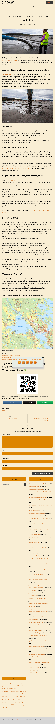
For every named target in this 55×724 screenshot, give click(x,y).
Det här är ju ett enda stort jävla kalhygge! (38, 598)
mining (3, 694)
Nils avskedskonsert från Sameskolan (38, 497)
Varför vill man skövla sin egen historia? (38, 574)
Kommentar (6, 434)
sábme (8, 705)
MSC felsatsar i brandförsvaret (36, 489)
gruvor (23, 683)
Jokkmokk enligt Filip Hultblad (36, 585)
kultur (18, 688)
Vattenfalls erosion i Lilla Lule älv (37, 513)
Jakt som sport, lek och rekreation (37, 484)
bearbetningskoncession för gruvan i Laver (16, 168)
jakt (13, 686)
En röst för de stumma (34, 486)
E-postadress (6, 458)
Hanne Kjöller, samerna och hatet (37, 617)
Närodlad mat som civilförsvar (36, 587)
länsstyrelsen (22, 691)
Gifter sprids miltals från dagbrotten (11, 355)
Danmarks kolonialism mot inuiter (37, 657)
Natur (13, 6)
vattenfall (4, 707)
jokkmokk (18, 686)
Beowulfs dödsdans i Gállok (35, 515)
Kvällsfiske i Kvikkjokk (34, 667)
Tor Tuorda (8, 2)
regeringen (9, 696)
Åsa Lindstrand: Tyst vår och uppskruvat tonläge (40, 505)
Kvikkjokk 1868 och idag (34, 534)
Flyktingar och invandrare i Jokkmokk (38, 563)
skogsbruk (14, 699)
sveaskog (16, 702)
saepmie (14, 696)
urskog (22, 705)
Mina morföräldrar (33, 595)
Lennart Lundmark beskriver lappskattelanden (40, 569)
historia (6, 686)
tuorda (20, 705)
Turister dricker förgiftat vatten (36, 646)
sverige (20, 702)
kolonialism (13, 688)
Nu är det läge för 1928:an (35, 542)
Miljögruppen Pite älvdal (10, 60)
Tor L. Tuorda (31, 24)
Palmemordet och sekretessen (36, 555)
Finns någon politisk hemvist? (36, 553)
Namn (5, 451)
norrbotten (21, 694)
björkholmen (5, 683)
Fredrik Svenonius (33, 590)
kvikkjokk (6, 691)
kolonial (8, 688)
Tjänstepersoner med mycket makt (37, 625)
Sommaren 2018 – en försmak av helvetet (38, 500)
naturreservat (8, 693)
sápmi (12, 705)
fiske (9, 683)
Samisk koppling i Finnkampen (36, 622)
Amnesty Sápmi (7, 74)
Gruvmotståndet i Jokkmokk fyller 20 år (38, 547)
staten (13, 702)
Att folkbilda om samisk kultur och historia (39, 537)
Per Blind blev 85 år (33, 672)
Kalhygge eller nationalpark (35, 609)
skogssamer (19, 699)
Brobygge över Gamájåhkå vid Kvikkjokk (38, 611)
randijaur (4, 696)
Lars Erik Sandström (33, 619)
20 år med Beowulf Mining (35, 630)
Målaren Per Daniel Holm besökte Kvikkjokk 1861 (40, 492)
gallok (11, 683)
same (18, 696)
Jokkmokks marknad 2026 (35, 593)
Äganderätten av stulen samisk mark (37, 641)
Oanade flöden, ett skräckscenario (37, 654)
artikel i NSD (13, 180)
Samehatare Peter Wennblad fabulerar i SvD (39, 523)
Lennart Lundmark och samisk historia (38, 579)
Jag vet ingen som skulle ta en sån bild (38, 635)
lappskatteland (16, 691)
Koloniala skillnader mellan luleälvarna (38, 558)
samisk (7, 699)
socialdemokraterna (7, 702)
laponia (12, 691)
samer (22, 696)
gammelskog (15, 683)
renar (12, 696)
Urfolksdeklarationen (34, 510)
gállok (3, 686)
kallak (4, 689)
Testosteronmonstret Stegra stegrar (37, 649)
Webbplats (5, 465)
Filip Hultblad (32, 670)
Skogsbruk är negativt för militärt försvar (38, 518)
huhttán (10, 686)
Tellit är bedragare (33, 545)
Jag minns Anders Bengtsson (35, 633)
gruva (19, 683)
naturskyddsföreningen (14, 693)
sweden (4, 705)
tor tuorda (17, 705)
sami (3, 699)
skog (10, 699)
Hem (8, 6)
